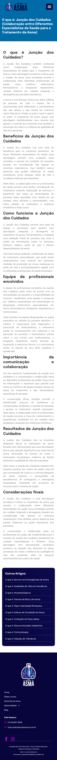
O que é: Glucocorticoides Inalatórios (23, 625)
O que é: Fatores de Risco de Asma (22, 599)
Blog (6, 710)
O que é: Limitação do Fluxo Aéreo (22, 619)
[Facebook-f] (6, 739)
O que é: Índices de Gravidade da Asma (24, 612)
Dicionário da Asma (12, 701)
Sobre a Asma (10, 697)
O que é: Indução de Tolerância (20, 638)
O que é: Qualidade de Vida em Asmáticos (26, 586)
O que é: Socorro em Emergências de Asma (27, 579)
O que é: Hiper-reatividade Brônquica (23, 606)
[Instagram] (13, 739)
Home (6, 692)
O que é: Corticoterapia (16, 632)
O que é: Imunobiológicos (18, 592)
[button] (49, 7)
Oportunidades (10, 705)
